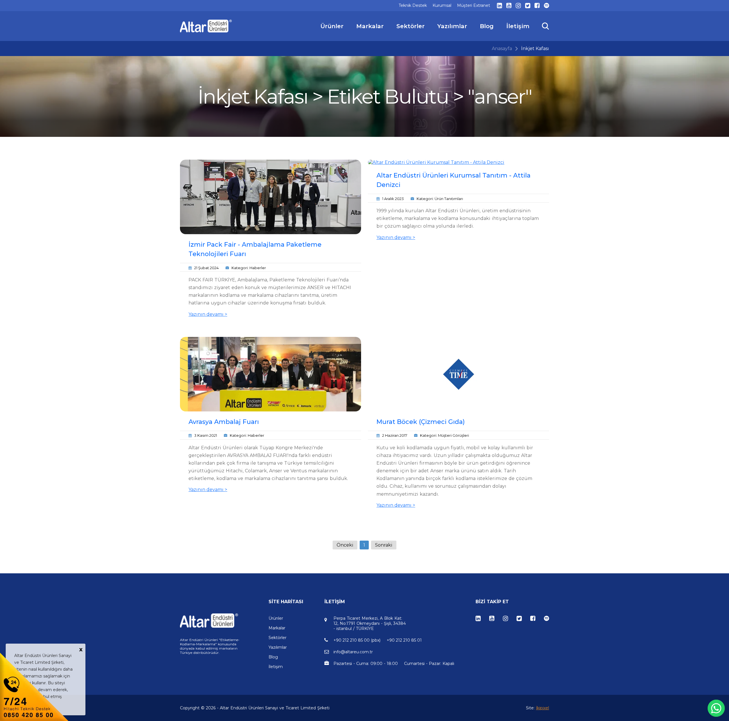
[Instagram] (518, 5)
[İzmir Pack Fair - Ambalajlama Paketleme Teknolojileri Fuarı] (270, 197)
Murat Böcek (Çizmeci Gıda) (420, 422)
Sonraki (383, 545)
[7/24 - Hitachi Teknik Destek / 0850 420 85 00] (34, 686)
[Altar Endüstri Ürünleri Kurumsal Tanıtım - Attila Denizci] (458, 162)
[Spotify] (546, 5)
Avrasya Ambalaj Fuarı (224, 422)
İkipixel (542, 707)
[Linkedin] (499, 5)
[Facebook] (537, 5)
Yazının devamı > (208, 314)
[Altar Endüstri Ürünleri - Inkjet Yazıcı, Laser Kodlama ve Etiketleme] (206, 26)
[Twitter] (527, 5)
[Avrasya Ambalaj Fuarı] (270, 374)
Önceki (345, 545)
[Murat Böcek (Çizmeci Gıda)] (458, 374)
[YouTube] (508, 5)
